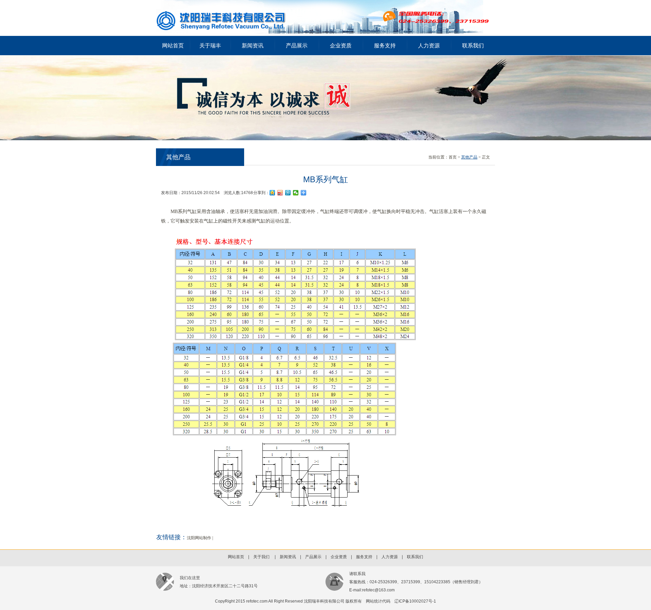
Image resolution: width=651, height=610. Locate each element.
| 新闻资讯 (283, 556)
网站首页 (173, 45)
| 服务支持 (359, 556)
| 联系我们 (410, 556)
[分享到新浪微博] (280, 192)
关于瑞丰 (210, 45)
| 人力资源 (385, 556)
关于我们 (261, 556)
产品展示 (297, 45)
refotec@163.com (378, 590)
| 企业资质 (334, 556)
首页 (453, 157)
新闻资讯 (252, 45)
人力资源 (429, 45)
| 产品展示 (308, 556)
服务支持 (385, 45)
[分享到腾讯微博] (288, 192)
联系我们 (473, 45)
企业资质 (341, 45)
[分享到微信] (296, 192)
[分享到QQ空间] (272, 192)
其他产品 (469, 157)
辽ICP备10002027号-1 (415, 601)
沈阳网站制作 (199, 537)
